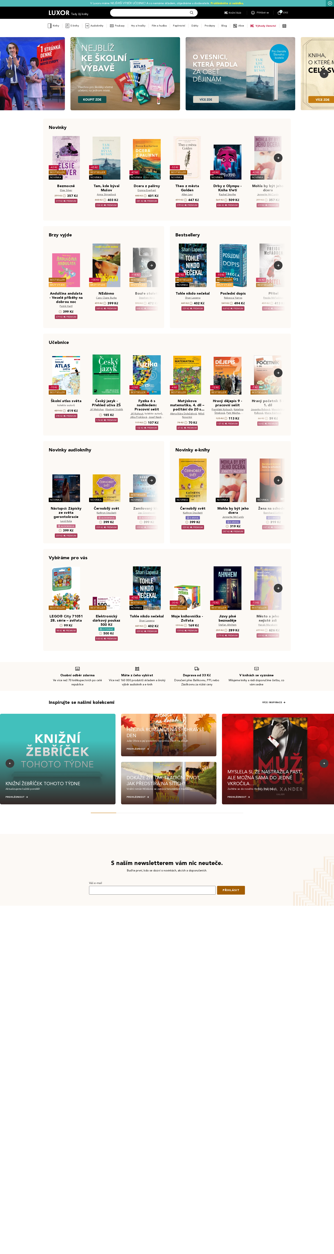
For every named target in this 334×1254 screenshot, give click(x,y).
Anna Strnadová (106, 194)
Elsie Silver (66, 190)
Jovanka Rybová (260, 409)
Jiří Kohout (137, 413)
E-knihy (75, 25)
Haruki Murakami (268, 624)
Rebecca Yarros (233, 297)
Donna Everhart (147, 190)
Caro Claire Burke (106, 297)
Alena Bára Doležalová (183, 413)
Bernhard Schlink (273, 512)
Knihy (56, 25)
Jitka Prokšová (138, 417)
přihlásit (231, 890)
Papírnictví (179, 25)
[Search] (191, 12)
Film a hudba (159, 25)
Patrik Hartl (66, 306)
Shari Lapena (192, 297)
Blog (224, 25)
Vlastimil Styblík (114, 409)
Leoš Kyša (66, 521)
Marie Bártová (273, 412)
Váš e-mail (95, 883)
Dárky (195, 25)
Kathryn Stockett (106, 512)
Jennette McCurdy (268, 194)
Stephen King (147, 297)
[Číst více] (125, 73)
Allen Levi (187, 194)
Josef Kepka (156, 417)
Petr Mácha (233, 412)
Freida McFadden (273, 297)
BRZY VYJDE (57, 284)
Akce (241, 25)
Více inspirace (272, 702)
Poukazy (120, 25)
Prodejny (210, 25)
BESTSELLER (57, 172)
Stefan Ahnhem (227, 624)
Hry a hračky (138, 25)
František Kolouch (222, 409)
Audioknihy (97, 25)
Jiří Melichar (97, 409)
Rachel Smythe (227, 194)
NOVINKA (55, 177)
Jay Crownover (147, 512)
